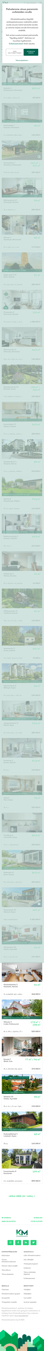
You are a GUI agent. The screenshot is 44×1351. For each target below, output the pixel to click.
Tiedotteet (5, 1289)
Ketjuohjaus (6, 1255)
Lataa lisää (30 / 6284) (21, 1196)
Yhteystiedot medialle (9, 1302)
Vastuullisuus (6, 1270)
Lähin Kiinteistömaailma (32, 1255)
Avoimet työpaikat (30, 1302)
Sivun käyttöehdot (21, 1316)
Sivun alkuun (36, 1221)
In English (38, 1218)
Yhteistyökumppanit (31, 1264)
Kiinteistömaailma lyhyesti (11, 1294)
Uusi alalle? (27, 1298)
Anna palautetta (9, 1221)
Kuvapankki (6, 1298)
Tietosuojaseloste (8, 1274)
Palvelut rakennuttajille (9, 1266)
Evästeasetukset (29, 1278)
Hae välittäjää (28, 1259)
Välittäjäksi (27, 1294)
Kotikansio (27, 1268)
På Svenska (6, 1218)
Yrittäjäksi (27, 1289)
